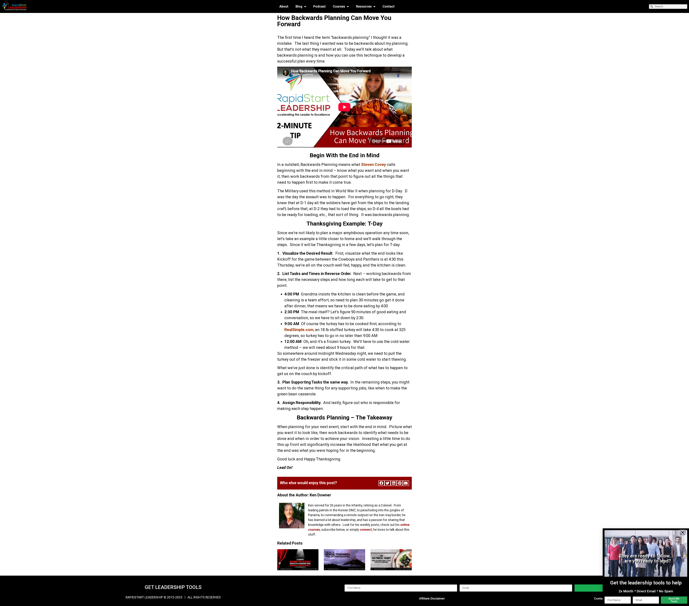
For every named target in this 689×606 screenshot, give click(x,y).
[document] (344, 303)
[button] (682, 532)
